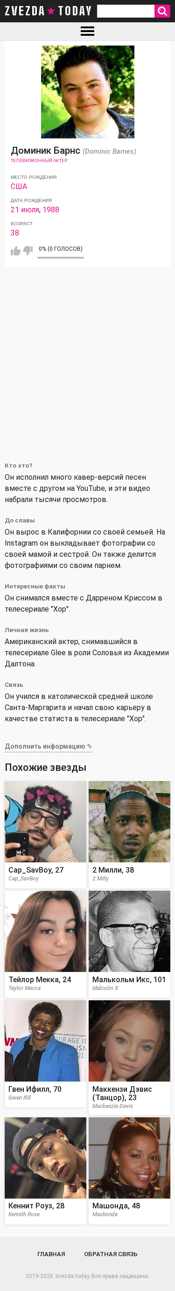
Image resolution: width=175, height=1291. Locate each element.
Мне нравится (16, 250)
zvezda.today (72, 1276)
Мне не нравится (28, 250)
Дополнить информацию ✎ (48, 746)
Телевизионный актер (39, 160)
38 (15, 232)
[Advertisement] (87, 359)
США (19, 186)
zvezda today (48, 11)
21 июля (25, 209)
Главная (51, 1254)
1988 (50, 209)
